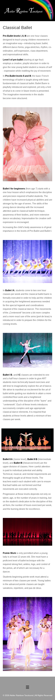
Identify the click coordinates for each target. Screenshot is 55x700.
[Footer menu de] (27, 687)
